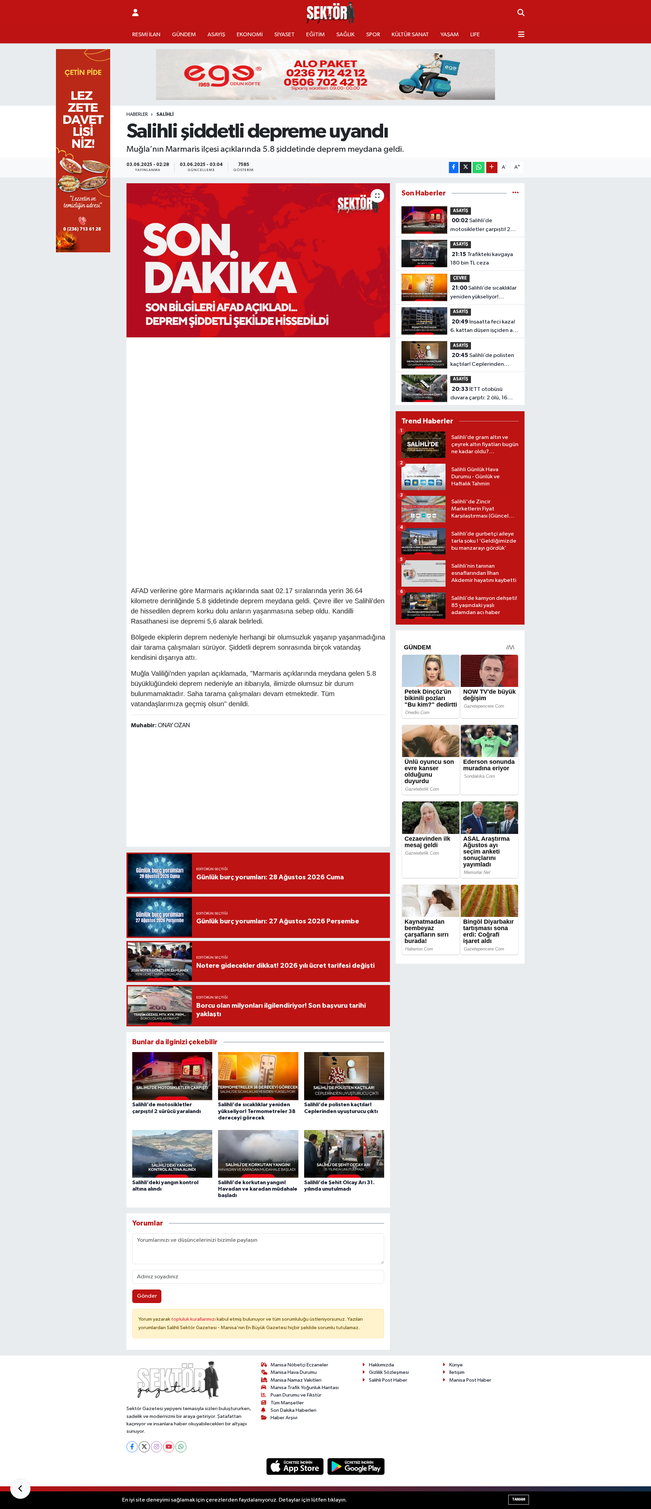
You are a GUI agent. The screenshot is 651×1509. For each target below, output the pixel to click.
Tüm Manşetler (287, 1402)
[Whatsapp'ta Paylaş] (479, 167)
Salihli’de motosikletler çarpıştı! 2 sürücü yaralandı (480, 225)
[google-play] (356, 1466)
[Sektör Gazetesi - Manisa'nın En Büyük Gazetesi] (331, 13)
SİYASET (284, 35)
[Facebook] (132, 1446)
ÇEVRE (460, 278)
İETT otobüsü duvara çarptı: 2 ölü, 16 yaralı (478, 394)
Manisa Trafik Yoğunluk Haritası (305, 1387)
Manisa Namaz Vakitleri (296, 1380)
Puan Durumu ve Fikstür (296, 1395)
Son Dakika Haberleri (293, 1410)
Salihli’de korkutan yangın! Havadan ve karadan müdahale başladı (257, 1189)
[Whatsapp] (180, 1446)
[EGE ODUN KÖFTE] (325, 74)
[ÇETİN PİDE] (83, 150)
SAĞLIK (345, 35)
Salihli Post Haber (388, 1380)
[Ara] (521, 13)
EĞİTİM (315, 35)
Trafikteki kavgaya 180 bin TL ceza (481, 258)
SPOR (373, 35)
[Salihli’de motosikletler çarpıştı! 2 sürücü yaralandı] (172, 1076)
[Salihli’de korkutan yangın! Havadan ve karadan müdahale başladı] (258, 1154)
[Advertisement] (258, 389)
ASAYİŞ (216, 35)
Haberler (137, 114)
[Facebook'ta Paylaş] (453, 167)
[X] (144, 1446)
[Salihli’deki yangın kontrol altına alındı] (172, 1154)
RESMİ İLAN (146, 35)
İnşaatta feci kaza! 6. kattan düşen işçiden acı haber (483, 327)
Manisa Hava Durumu (294, 1372)
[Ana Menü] (521, 34)
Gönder (147, 1296)
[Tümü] (515, 193)
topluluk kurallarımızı (194, 1319)
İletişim (457, 1372)
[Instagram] (156, 1446)
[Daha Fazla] (491, 167)
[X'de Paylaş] (465, 167)
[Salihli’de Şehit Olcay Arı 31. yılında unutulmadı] (344, 1154)
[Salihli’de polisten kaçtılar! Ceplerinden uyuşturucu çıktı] (344, 1076)
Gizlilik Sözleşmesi (389, 1372)
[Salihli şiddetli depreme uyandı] (258, 260)
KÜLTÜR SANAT (410, 35)
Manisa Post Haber (470, 1380)
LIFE (475, 35)
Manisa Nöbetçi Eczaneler (299, 1364)
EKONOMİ (250, 35)
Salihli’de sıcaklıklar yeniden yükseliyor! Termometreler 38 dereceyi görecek (256, 1111)
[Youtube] (168, 1446)
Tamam (518, 1499)
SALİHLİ (165, 114)
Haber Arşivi (284, 1417)
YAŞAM (449, 35)
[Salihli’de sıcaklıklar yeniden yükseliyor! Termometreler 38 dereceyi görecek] (258, 1076)
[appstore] (295, 1466)
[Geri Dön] (20, 1489)
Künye (456, 1364)
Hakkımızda (381, 1364)
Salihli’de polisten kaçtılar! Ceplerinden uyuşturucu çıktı (482, 360)
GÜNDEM (184, 35)
